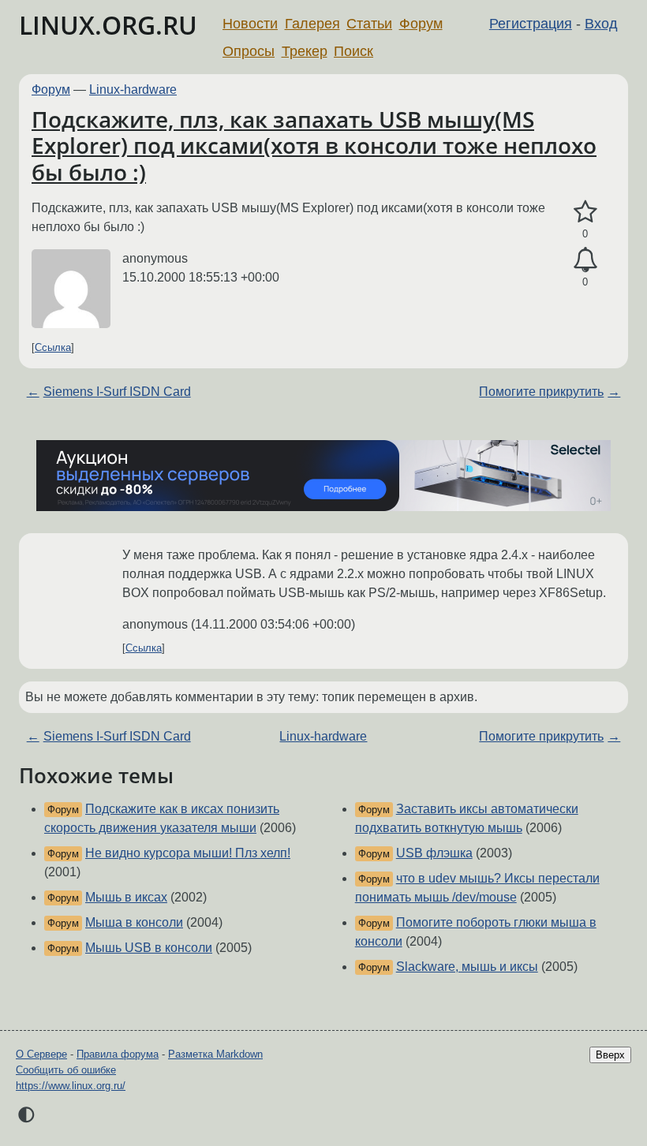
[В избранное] (585, 212)
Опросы (249, 51)
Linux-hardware (133, 89)
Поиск (353, 51)
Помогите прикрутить (541, 391)
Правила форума (118, 1054)
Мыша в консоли (134, 922)
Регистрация (530, 24)
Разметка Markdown (215, 1054)
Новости (250, 24)
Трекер (304, 51)
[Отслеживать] (585, 260)
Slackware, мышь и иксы (467, 966)
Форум (421, 24)
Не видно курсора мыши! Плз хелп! (187, 853)
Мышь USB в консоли (148, 947)
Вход (601, 24)
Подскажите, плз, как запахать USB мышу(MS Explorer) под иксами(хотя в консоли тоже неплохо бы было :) (314, 145)
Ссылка (53, 347)
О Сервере (41, 1054)
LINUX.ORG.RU (108, 25)
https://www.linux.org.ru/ (70, 1086)
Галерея (312, 24)
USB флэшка (434, 853)
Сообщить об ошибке (66, 1070)
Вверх (610, 1055)
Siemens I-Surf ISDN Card (117, 391)
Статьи (369, 24)
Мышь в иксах (126, 897)
